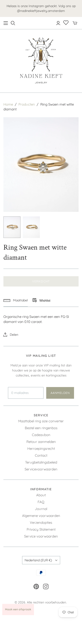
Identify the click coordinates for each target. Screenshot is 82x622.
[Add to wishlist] (34, 300)
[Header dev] (5, 23)
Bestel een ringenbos (41, 428)
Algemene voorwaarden (41, 515)
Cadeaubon (41, 435)
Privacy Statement (41, 529)
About (41, 495)
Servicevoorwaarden (41, 469)
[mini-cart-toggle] (75, 23)
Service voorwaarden (41, 536)
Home (8, 104)
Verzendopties (41, 522)
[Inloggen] (58, 23)
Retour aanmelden (41, 441)
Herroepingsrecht (41, 448)
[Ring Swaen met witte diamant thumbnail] (11, 227)
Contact (41, 455)
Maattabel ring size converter (41, 421)
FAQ (41, 502)
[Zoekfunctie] (13, 23)
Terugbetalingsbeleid (41, 462)
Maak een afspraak (18, 609)
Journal (41, 509)
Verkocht (41, 281)
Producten (26, 104)
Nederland (38, 560)
